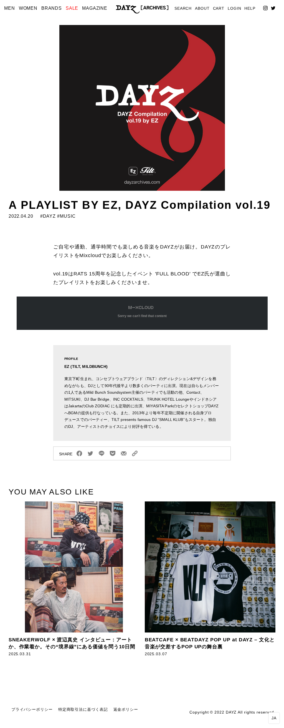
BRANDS (51, 8)
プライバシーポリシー (32, 709)
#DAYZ (47, 216)
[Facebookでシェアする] (79, 453)
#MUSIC (66, 216)
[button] (274, 718)
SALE (72, 8)
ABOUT (202, 8)
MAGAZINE (94, 8)
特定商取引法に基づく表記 (83, 709)
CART (219, 8)
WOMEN (28, 8)
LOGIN (234, 8)
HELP (249, 8)
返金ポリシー (125, 709)
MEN (9, 8)
